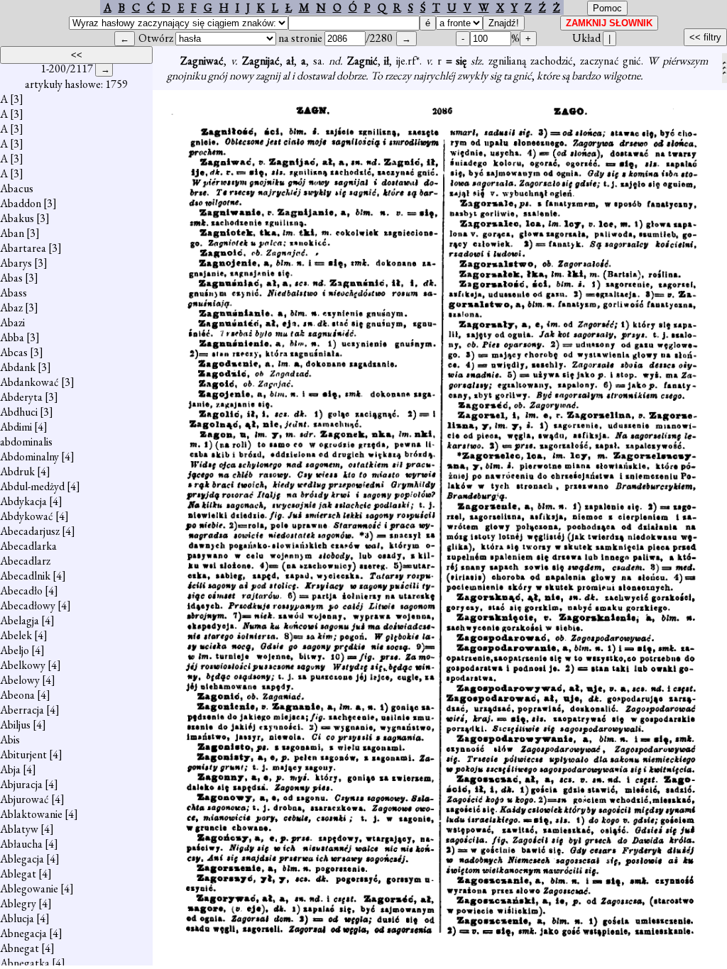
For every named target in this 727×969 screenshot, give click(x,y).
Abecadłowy (27, 605)
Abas (11, 277)
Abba (12, 337)
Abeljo (14, 650)
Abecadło (21, 590)
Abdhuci (19, 411)
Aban (12, 233)
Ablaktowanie (31, 814)
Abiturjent (23, 754)
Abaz (11, 307)
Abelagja (19, 620)
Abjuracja (21, 784)
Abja (10, 769)
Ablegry (18, 903)
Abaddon (20, 203)
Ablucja (17, 918)
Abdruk (17, 471)
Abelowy (20, 679)
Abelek (16, 635)
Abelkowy (22, 665)
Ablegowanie (29, 888)
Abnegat (19, 948)
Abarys (16, 262)
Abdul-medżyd (32, 486)
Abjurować (24, 799)
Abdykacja (23, 501)
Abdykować (26, 516)
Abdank (17, 367)
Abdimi (16, 426)
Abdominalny (29, 456)
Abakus (17, 218)
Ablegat (18, 873)
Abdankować (29, 382)
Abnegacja (23, 933)
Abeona (17, 694)
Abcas (14, 352)
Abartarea (23, 247)
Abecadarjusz (30, 531)
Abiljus (15, 724)
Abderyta (21, 396)
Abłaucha (21, 843)
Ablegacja (22, 858)
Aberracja (22, 709)
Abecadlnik (25, 575)
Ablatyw (19, 828)
